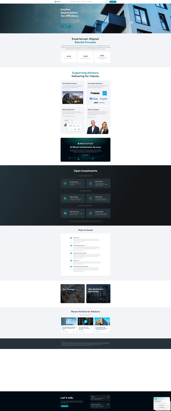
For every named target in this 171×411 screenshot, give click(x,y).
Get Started (113, 1)
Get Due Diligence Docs (77, 250)
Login (107, 1)
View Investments (65, 89)
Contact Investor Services (78, 271)
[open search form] (102, 2)
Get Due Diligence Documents (68, 116)
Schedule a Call (66, 26)
